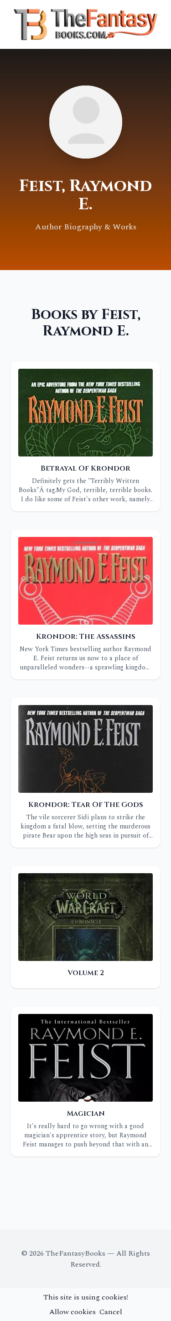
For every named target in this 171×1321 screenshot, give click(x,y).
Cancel (110, 1311)
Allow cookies (72, 1311)
